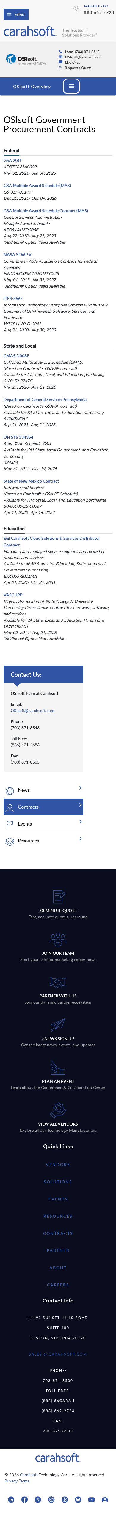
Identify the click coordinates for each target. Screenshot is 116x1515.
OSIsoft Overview (32, 86)
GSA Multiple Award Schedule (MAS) (37, 185)
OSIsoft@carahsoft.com (32, 710)
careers (58, 1285)
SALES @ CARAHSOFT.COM (58, 1354)
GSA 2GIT (13, 160)
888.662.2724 (99, 12)
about (58, 1267)
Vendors (58, 1164)
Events (58, 1199)
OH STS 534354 (18, 437)
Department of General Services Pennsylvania (45, 399)
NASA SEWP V (18, 254)
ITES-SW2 (13, 298)
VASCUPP (13, 595)
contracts (58, 1233)
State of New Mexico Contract (31, 481)
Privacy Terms (16, 1481)
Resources (58, 1216)
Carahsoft (29, 1474)
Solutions (58, 1181)
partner (58, 1250)
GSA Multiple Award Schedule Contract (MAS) (46, 210)
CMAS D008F (16, 355)
